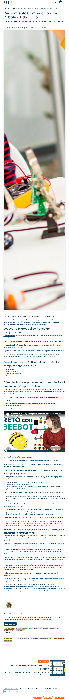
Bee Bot (46, 460)
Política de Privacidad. (11, 691)
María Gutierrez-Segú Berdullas (24, 628)
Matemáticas (37, 628)
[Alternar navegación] (63, 2)
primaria (55, 460)
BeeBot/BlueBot (9, 628)
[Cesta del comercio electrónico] (55, 2)
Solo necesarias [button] (38, 697)
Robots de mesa (20, 630)
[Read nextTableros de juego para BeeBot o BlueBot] (58, 668)
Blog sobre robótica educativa (13, 8)
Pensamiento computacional (50, 628)
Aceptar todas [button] (48, 697)
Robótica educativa (9, 630)
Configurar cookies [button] (59, 697)
